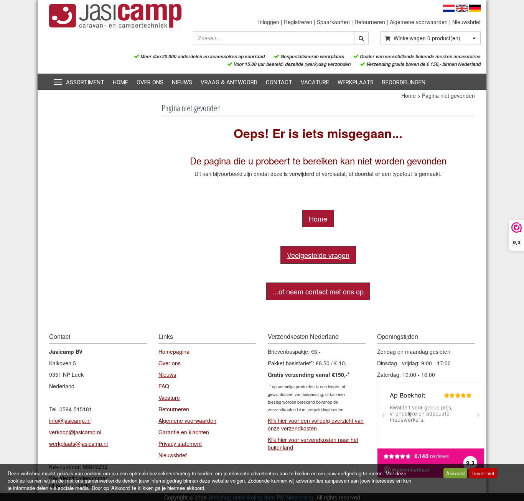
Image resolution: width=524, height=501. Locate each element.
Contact (279, 82)
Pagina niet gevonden (448, 95)
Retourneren (369, 22)
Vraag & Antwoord (229, 82)
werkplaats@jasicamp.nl (78, 443)
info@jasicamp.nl (70, 420)
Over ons (150, 82)
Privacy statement (180, 443)
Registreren (298, 22)
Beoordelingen (403, 82)
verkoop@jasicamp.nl (75, 432)
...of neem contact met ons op (318, 291)
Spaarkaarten (333, 22)
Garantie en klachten (183, 432)
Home (120, 82)
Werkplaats (356, 82)
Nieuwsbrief (466, 22)
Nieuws (182, 82)
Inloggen (268, 22)
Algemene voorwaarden (419, 22)
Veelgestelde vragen (318, 255)
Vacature (315, 82)
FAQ (163, 386)
